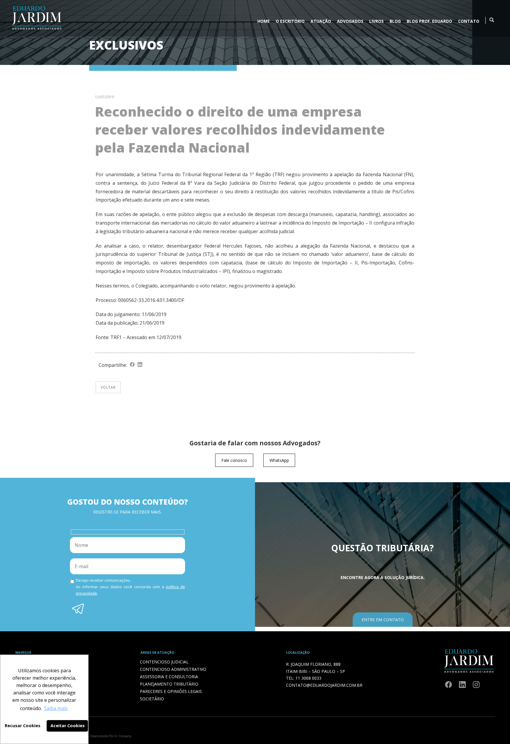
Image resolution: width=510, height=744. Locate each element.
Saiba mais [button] (56, 708)
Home (263, 21)
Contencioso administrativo (173, 669)
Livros (376, 21)
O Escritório (290, 21)
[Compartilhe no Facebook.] (132, 365)
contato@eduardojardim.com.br (324, 685)
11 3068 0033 (308, 678)
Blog (395, 21)
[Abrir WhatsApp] (495, 729)
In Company (123, 736)
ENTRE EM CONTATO (383, 619)
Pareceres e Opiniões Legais (171, 691)
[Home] (36, 31)
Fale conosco (234, 460)
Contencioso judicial (164, 662)
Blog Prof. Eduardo (429, 21)
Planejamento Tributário (169, 684)
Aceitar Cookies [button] (67, 725)
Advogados (350, 21)
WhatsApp (279, 460)
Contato (468, 21)
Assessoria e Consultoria (169, 676)
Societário (152, 699)
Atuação (320, 21)
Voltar (108, 387)
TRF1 (116, 337)
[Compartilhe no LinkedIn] (140, 365)
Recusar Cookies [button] (22, 725)
